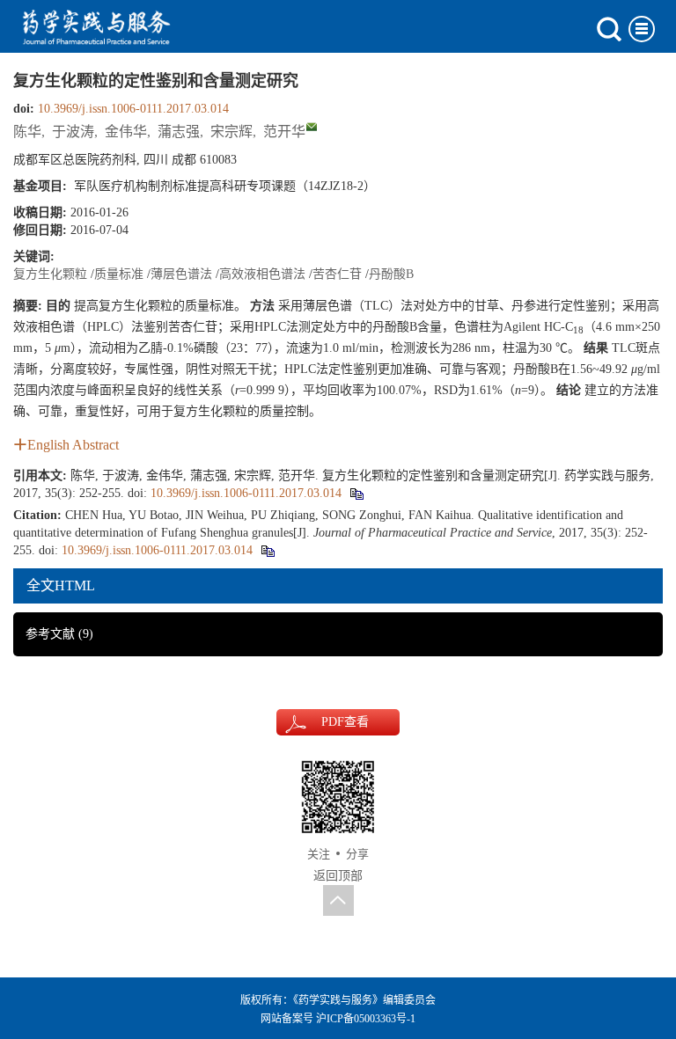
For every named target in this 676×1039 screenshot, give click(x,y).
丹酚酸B (391, 274)
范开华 (284, 131)
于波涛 (73, 131)
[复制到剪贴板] (356, 493)
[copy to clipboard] (267, 550)
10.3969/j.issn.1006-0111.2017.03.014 (133, 108)
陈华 (27, 131)
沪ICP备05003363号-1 (365, 1019)
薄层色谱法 (181, 274)
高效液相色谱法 (262, 274)
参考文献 (59, 633)
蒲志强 (179, 131)
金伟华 (126, 131)
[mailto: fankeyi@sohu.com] (311, 126)
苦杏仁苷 (337, 274)
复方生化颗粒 (50, 274)
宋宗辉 (231, 131)
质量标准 (118, 274)
